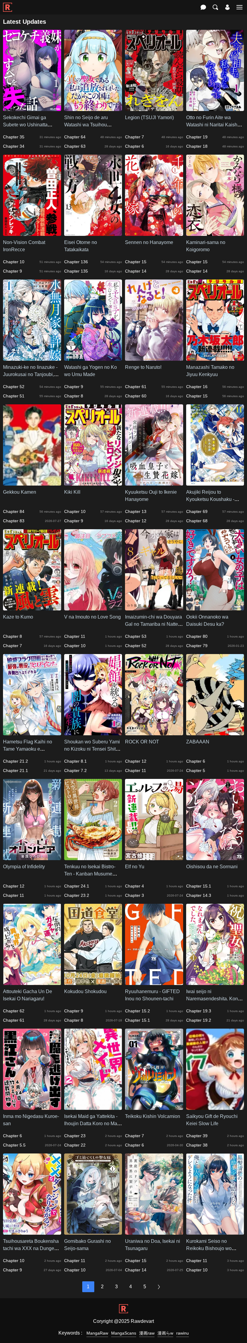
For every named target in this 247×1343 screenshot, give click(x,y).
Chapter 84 (13, 511)
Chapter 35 (13, 136)
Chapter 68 (197, 520)
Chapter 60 (135, 396)
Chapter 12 (135, 520)
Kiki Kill (72, 492)
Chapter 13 (135, 511)
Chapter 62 (13, 1010)
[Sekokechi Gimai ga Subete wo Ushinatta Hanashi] (32, 108)
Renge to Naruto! (143, 367)
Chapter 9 (12, 271)
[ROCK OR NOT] (154, 732)
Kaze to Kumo (18, 616)
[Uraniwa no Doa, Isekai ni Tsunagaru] (154, 1231)
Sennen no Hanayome (149, 242)
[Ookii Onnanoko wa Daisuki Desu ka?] (215, 607)
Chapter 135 (76, 271)
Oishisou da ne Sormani (212, 866)
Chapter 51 (13, 396)
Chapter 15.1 (198, 886)
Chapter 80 (197, 636)
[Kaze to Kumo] (32, 607)
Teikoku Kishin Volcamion (152, 1116)
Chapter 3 (134, 895)
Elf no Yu (134, 866)
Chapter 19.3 (198, 1010)
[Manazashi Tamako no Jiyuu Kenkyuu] (215, 357)
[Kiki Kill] (93, 482)
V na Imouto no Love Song (92, 616)
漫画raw (147, 1333)
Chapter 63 (75, 146)
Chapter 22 (75, 1145)
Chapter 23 (75, 1135)
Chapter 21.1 (15, 770)
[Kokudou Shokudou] (93, 982)
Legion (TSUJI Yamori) (149, 117)
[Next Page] (159, 1286)
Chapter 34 (13, 146)
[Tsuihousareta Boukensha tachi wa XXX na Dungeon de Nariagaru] (32, 1231)
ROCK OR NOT (142, 741)
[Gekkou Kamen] (32, 482)
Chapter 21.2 (15, 761)
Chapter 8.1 (75, 761)
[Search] (215, 7)
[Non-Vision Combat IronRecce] (32, 233)
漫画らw (165, 1333)
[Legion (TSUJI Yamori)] (154, 108)
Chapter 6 (134, 146)
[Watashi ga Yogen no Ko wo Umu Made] (93, 357)
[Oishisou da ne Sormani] (215, 857)
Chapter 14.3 (198, 895)
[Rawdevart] (7, 4)
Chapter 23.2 (76, 895)
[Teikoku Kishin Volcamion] (154, 1107)
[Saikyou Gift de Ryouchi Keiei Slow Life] (215, 1107)
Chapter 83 (13, 520)
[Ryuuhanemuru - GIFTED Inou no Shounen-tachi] (154, 982)
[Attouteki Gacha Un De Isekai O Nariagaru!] (32, 982)
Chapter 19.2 (198, 1020)
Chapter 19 (197, 136)
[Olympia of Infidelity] (32, 857)
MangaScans (123, 1333)
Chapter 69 (197, 511)
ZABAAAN (197, 741)
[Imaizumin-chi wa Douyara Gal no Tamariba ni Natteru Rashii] (154, 607)
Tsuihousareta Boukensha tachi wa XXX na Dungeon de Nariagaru (31, 1248)
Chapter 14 (135, 271)
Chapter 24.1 (76, 886)
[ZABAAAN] (215, 732)
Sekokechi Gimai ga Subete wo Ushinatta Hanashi (25, 124)
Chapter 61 (135, 386)
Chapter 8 (73, 396)
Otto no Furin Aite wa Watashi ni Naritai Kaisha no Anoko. (213, 124)
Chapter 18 (197, 146)
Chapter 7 (134, 136)
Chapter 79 (197, 645)
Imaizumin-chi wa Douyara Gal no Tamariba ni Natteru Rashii (153, 624)
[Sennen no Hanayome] (154, 233)
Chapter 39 (197, 1135)
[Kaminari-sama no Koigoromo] (215, 233)
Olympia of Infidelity (24, 866)
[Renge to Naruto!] (154, 357)
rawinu (182, 1333)
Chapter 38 (197, 1145)
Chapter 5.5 (14, 1145)
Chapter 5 (195, 770)
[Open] (239, 7)
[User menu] (227, 7)
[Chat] (203, 7)
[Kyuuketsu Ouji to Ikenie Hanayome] (154, 482)
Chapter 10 (13, 261)
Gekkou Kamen (19, 492)
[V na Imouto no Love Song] (93, 607)
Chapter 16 (197, 386)
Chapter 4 (134, 886)
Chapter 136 (76, 261)
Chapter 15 (135, 261)
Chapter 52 (13, 386)
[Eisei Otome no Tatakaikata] (93, 233)
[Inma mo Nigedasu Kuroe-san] (32, 1107)
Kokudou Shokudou (85, 991)
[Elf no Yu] (154, 857)
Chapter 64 (75, 136)
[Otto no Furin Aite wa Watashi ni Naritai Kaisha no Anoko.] (215, 108)
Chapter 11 (74, 636)
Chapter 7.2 (75, 770)
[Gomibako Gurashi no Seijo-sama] (93, 1231)
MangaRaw (97, 1333)
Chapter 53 (135, 636)
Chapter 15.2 (137, 1010)
